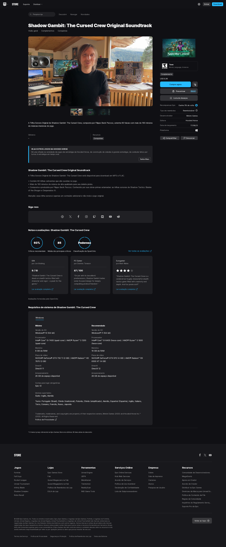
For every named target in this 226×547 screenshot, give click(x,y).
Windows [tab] (40, 317)
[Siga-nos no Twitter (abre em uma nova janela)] (70, 217)
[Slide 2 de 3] (90, 112)
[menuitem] (63, 14)
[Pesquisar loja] (30, 14)
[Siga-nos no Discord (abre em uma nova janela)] (102, 217)
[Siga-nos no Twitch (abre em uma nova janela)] (94, 217)
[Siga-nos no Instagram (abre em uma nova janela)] (86, 217)
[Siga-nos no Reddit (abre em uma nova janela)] (118, 217)
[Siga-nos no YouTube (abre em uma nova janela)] (110, 217)
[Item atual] (77, 112)
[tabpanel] (90, 348)
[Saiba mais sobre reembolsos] (196, 110)
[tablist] (90, 317)
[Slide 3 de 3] (104, 112)
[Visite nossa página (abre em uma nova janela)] (62, 217)
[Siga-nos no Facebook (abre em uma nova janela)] (78, 217)
